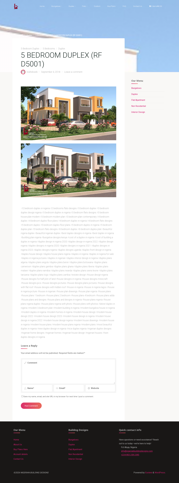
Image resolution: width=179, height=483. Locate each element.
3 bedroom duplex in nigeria (56, 212)
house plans (105, 291)
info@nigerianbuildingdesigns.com (137, 451)
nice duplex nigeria (77, 328)
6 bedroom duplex (68, 229)
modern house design (85, 312)
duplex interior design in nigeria (82, 258)
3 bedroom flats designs (84, 212)
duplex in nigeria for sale (102, 254)
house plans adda (105, 295)
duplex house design (32, 254)
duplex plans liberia (84, 266)
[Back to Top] (168, 479)
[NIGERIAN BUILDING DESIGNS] (15, 6)
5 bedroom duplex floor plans (56, 225)
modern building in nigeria (67, 308)
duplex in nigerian (57, 258)
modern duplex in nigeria (34, 312)
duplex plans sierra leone (86, 270)
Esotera (148, 472)
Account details (20, 454)
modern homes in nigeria (60, 312)
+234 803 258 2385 (130, 455)
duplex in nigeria (80, 254)
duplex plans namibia (40, 270)
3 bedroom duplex (87, 208)
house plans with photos (86, 303)
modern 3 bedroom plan (41, 308)
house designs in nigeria (69, 279)
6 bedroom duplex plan (90, 229)
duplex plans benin (59, 262)
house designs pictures (54, 283)
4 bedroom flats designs (100, 220)
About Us (17, 444)
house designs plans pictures (82, 283)
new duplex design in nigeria (52, 328)
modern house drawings (86, 320)
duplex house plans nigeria (57, 254)
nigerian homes (53, 333)
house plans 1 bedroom (33, 295)
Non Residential (138, 106)
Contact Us (18, 459)
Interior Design (138, 112)
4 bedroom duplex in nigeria (73, 220)
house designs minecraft (95, 279)
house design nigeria (98, 274)
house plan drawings (67, 291)
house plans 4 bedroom (83, 295)
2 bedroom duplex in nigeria (36, 208)
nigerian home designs (33, 333)
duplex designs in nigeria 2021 (76, 245)
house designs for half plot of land (39, 279)
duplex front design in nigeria (97, 249)
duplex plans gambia (43, 266)
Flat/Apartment (138, 100)
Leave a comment (73, 71)
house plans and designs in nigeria (65, 299)
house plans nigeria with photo (57, 303)
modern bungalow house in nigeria (98, 308)
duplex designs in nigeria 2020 (44, 245)
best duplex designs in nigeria (76, 233)
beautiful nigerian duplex (48, 233)
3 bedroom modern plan (53, 216)
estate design (79, 274)
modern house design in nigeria (79, 316)
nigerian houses (94, 333)
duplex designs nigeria (46, 249)
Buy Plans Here (20, 449)
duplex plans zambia (60, 274)
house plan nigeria (88, 291)
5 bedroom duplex (31, 225)
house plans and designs (34, 299)
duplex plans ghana (64, 266)
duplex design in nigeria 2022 (83, 241)
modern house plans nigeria (66, 324)
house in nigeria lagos (95, 287)
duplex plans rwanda (62, 270)
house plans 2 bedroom (58, 295)
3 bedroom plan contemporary (82, 216)
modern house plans (41, 324)
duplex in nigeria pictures (34, 258)
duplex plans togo (39, 274)
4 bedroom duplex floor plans (43, 220)
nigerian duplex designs (99, 328)
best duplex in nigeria (103, 233)
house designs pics (31, 283)
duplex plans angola (39, 262)
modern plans (89, 324)
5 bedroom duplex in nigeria (85, 225)
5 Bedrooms (49, 48)
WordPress (160, 472)
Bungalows (136, 88)
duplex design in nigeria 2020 (53, 241)
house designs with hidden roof (50, 287)
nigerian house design (74, 333)
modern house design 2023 (48, 316)
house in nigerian (47, 291)
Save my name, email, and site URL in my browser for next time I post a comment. (58, 396)
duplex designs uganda (70, 249)
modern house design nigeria (58, 320)
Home (16, 439)
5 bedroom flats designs (46, 229)
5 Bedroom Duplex (43, 35)
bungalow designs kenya (55, 237)
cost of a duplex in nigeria (81, 237)
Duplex (29, 35)
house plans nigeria (93, 299)
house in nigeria (75, 287)
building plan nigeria (31, 237)
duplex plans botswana (81, 262)
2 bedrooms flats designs (64, 208)
